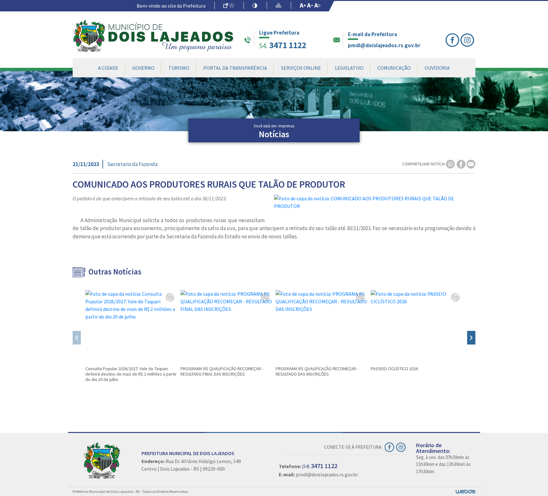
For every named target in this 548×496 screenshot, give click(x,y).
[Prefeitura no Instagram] (467, 40)
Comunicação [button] (394, 68)
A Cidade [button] (108, 68)
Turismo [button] (178, 68)
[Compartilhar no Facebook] (461, 163)
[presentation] (77, 338)
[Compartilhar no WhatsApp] (451, 163)
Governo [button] (143, 68)
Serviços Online (301, 68)
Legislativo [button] (349, 68)
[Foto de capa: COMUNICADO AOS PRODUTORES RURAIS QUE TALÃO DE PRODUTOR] (374, 202)
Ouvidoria (437, 68)
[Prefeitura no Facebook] (453, 40)
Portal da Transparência (235, 68)
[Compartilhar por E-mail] (470, 163)
